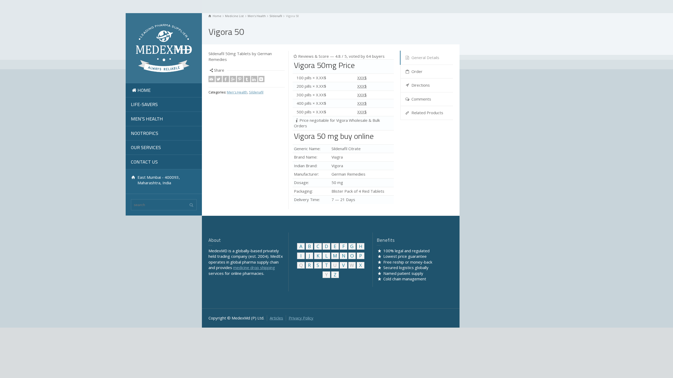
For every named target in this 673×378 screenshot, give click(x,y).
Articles (276, 318)
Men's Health (237, 92)
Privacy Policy (301, 318)
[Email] (211, 79)
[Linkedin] (254, 79)
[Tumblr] (247, 79)
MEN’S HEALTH (147, 118)
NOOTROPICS (144, 133)
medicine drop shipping (254, 267)
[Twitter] (219, 79)
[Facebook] (226, 79)
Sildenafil (256, 92)
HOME (144, 90)
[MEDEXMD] (164, 47)
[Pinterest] (240, 79)
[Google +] (233, 79)
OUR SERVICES (146, 147)
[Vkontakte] (261, 79)
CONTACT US (144, 161)
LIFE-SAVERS (144, 104)
